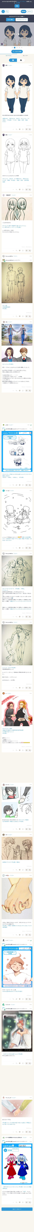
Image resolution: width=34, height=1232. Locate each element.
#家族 (23, 538)
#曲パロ (18, 225)
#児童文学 (8, 538)
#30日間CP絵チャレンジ (8, 731)
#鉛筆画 (4, 862)
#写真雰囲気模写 (6, 307)
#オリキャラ (5, 225)
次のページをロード (17, 1209)
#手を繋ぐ (9, 120)
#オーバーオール (6, 588)
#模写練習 (4, 927)
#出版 (12, 538)
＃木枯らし (15, 477)
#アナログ (8, 862)
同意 (17, 6)
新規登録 (23, 11)
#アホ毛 (15, 991)
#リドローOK (27, 474)
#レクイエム (23, 225)
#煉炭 (10, 728)
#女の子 (18, 118)
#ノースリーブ (12, 227)
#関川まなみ (12, 118)
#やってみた (25, 925)
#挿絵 (23, 537)
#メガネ (15, 120)
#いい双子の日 (5, 227)
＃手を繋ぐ (11, 364)
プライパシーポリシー (21, 1)
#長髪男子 (13, 225)
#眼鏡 (19, 120)
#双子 (9, 225)
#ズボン (4, 121)
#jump (9, 667)
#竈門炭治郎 (20, 730)
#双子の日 (5, 1186)
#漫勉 (11, 601)
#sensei (22, 474)
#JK (28, 118)
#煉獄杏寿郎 (15, 730)
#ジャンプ (4, 667)
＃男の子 (7, 475)
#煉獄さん (9, 730)
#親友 (26, 120)
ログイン (30, 11)
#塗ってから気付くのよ (9, 1124)
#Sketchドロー (5, 474)
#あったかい (9, 540)
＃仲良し (10, 477)
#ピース (12, 588)
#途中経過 (26, 180)
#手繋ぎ (9, 925)
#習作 (22, 120)
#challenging (18, 925)
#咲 (9, 991)
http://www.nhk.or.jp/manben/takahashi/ (22, 601)
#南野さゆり (5, 118)
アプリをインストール (21, 19)
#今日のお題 (5, 991)
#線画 (3, 181)
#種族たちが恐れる (14, 821)
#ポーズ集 (4, 305)
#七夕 (4, 1054)
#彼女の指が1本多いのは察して (19, 1122)
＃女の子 (4, 477)
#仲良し (4, 120)
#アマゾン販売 (17, 538)
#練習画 (13, 925)
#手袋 (10, 474)
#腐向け (18, 862)
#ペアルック (5, 590)
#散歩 (18, 180)
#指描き (27, 819)
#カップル (9, 1122)
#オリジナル (23, 118)
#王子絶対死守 (5, 821)
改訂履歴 (18, 2)
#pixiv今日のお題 (16, 474)
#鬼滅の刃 (4, 730)
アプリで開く (10, 19)
